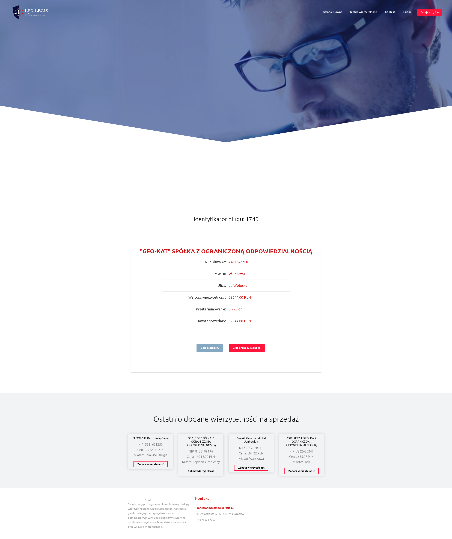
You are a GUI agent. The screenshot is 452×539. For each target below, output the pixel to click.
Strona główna (334, 12)
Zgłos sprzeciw (210, 347)
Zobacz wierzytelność (150, 464)
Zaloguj (407, 11)
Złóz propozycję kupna (246, 347)
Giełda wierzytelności (363, 11)
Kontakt (390, 11)
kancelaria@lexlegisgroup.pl (215, 507)
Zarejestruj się (430, 12)
